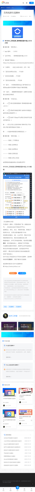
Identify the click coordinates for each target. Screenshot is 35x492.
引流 (11, 238)
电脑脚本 (8, 7)
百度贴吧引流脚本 (26, 327)
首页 (4, 7)
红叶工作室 (7, 16)
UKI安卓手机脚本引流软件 (9, 398)
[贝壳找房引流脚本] (17, 32)
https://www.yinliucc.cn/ (12, 266)
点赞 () (23, 273)
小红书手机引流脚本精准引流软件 (25, 396)
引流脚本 (7, 221)
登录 (31, 2)
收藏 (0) (14, 273)
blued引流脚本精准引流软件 (9, 420)
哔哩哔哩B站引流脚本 (9, 456)
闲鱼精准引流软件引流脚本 (11, 465)
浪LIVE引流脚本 (9, 327)
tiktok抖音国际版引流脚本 (11, 459)
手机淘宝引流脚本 (8, 453)
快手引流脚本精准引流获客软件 (25, 417)
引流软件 (5, 224)
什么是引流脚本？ (10, 345)
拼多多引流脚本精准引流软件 (11, 450)
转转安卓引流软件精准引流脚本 (12, 462)
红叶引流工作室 (8, 256)
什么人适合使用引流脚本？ (12, 365)
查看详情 (8, 357)
